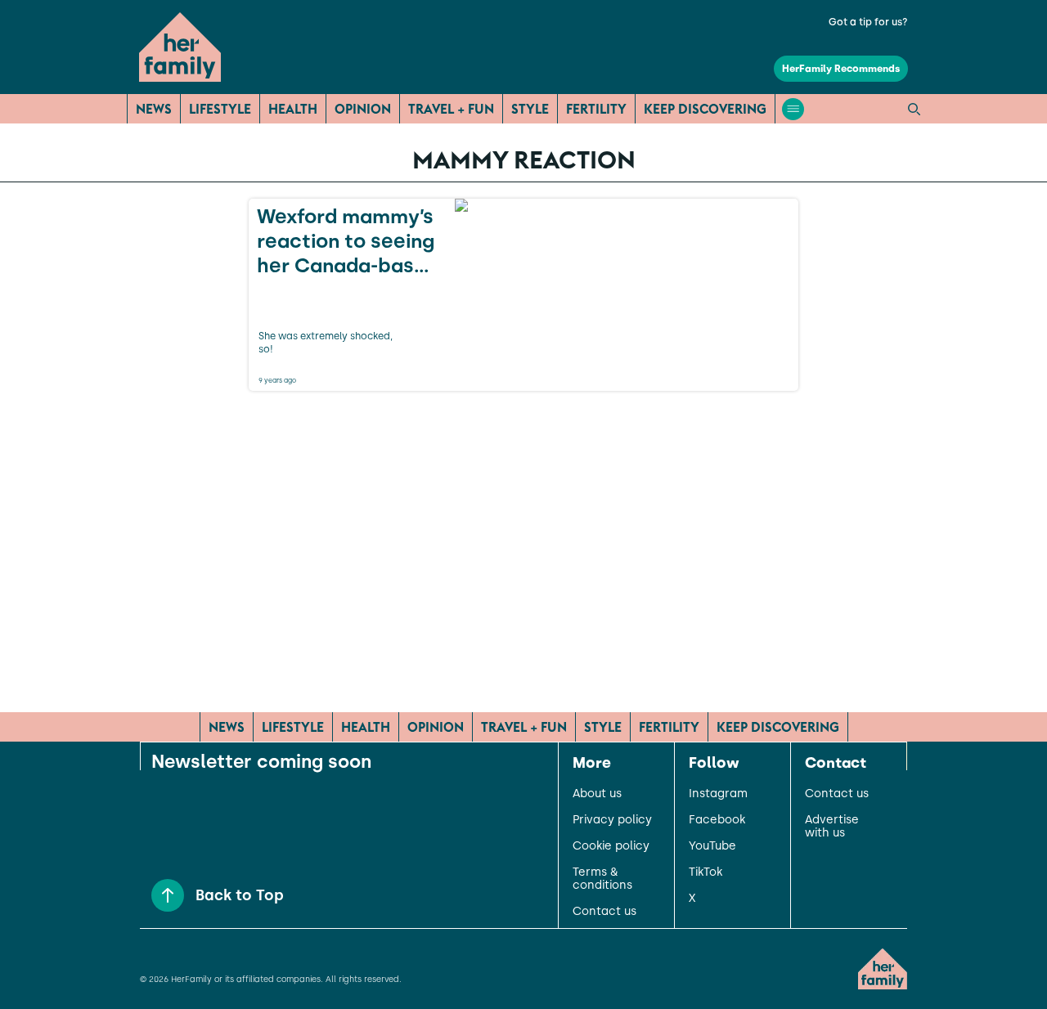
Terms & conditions (602, 879)
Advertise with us (832, 827)
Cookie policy (611, 846)
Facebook (717, 820)
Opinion (363, 109)
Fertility (596, 109)
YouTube (712, 846)
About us (597, 793)
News (154, 109)
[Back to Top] (167, 895)
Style (530, 109)
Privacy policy (612, 820)
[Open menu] (793, 109)
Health (292, 109)
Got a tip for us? (868, 22)
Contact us (604, 911)
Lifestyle (220, 109)
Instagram (718, 793)
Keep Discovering (705, 109)
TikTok (705, 872)
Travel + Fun (451, 109)
